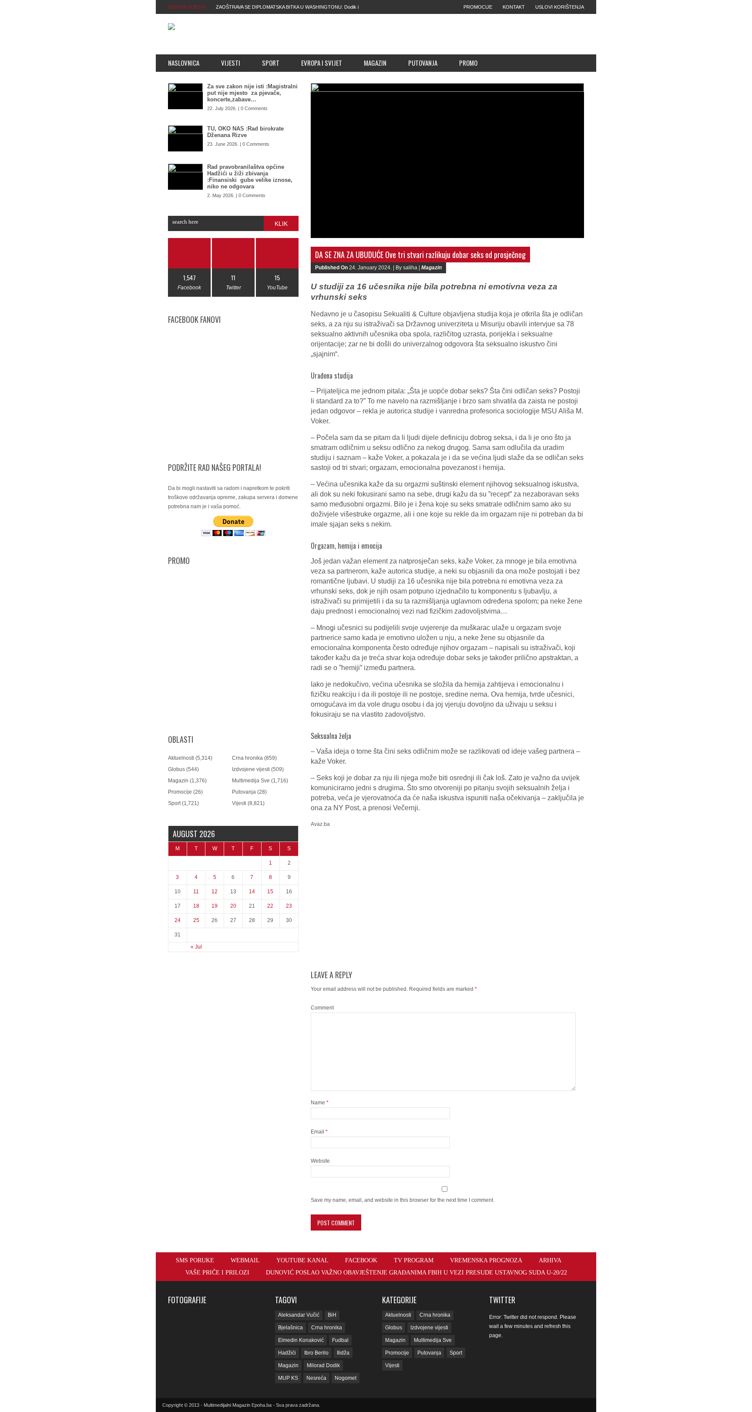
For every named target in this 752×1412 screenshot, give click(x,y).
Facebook (361, 1260)
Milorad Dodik (323, 1365)
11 (196, 892)
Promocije (477, 7)
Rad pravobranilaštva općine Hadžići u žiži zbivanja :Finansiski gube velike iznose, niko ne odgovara (249, 177)
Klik (281, 223)
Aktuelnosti (181, 758)
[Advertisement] (437, 34)
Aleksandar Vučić (298, 1315)
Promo (468, 62)
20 (233, 906)
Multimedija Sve (251, 781)
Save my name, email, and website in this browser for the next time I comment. (402, 1200)
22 (270, 906)
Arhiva (550, 1260)
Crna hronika (247, 758)
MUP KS (288, 1378)
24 (178, 920)
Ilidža (343, 1353)
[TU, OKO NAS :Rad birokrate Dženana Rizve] (185, 138)
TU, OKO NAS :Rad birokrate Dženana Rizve (245, 131)
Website (320, 1161)
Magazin (375, 62)
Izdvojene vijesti (251, 769)
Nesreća (316, 1378)
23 (289, 906)
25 (196, 920)
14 (252, 892)
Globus (176, 769)
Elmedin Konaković (301, 1340)
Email (319, 1132)
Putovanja (422, 62)
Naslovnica (183, 62)
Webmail (245, 1260)
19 (215, 906)
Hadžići (287, 1353)
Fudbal (340, 1340)
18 (196, 906)
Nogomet (345, 1378)
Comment (322, 1008)
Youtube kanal (302, 1260)
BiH (332, 1315)
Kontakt (514, 7)
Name (320, 1103)
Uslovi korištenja (559, 7)
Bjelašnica (290, 1328)
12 (215, 892)
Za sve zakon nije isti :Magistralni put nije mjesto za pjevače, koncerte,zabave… (252, 93)
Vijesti (230, 62)
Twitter (502, 1299)
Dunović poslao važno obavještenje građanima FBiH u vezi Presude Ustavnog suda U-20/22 (416, 1272)
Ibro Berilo (316, 1353)
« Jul (196, 947)
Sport (270, 62)
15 (270, 892)
